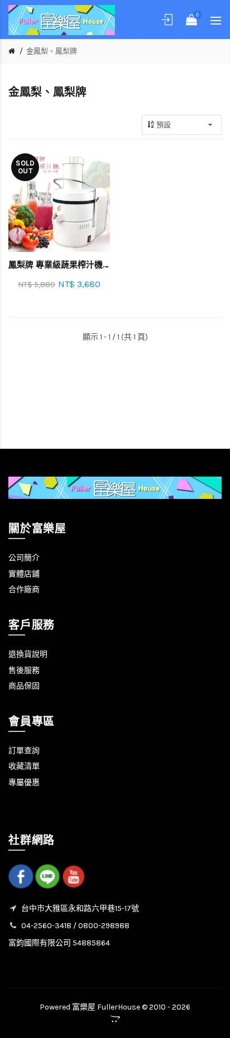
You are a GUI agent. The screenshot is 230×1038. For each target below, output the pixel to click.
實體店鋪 (24, 574)
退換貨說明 (27, 654)
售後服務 (24, 670)
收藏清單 (24, 766)
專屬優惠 (24, 782)
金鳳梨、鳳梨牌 (51, 51)
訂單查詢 (24, 750)
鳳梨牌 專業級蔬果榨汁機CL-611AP (59, 265)
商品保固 (24, 686)
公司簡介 (24, 557)
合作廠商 (24, 589)
